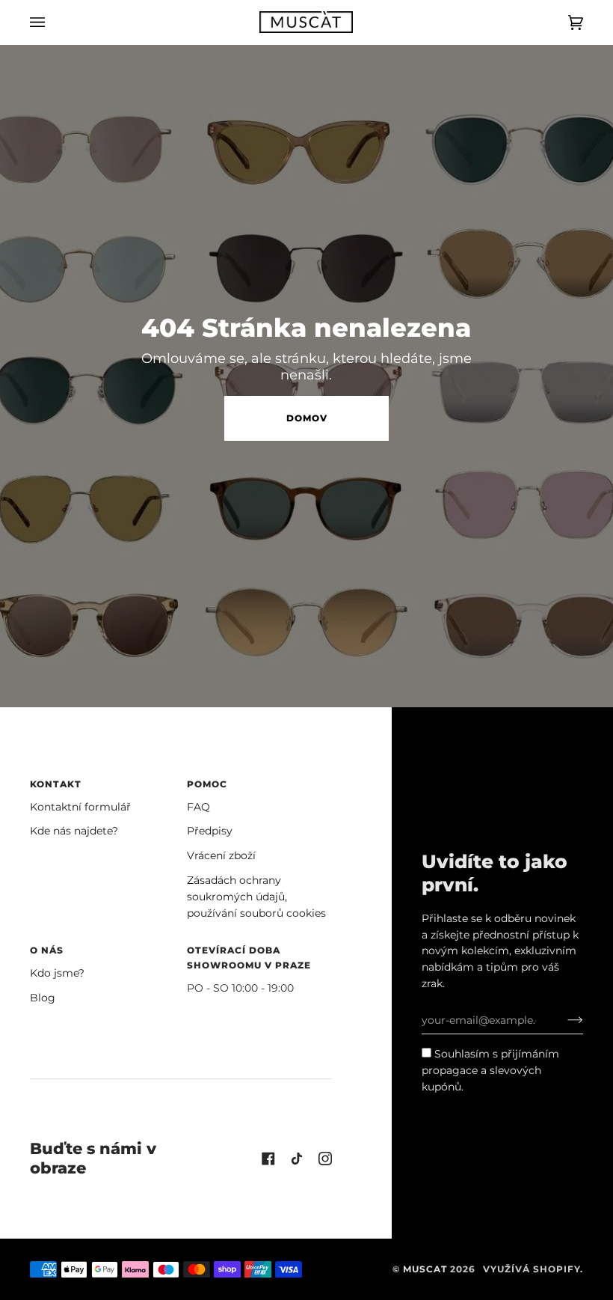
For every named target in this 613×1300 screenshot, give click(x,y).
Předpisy (209, 831)
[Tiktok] (297, 1158)
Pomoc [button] (207, 784)
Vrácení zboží (221, 855)
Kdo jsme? (57, 973)
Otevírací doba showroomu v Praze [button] (249, 958)
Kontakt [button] (55, 784)
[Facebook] (268, 1158)
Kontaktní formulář (80, 807)
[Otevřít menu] (52, 22)
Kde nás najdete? (74, 831)
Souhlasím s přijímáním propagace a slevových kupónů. (490, 1070)
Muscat (425, 1269)
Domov (306, 418)
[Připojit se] (563, 1020)
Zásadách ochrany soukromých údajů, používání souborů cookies (256, 896)
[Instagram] (325, 1158)
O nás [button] (47, 950)
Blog (42, 998)
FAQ (198, 807)
